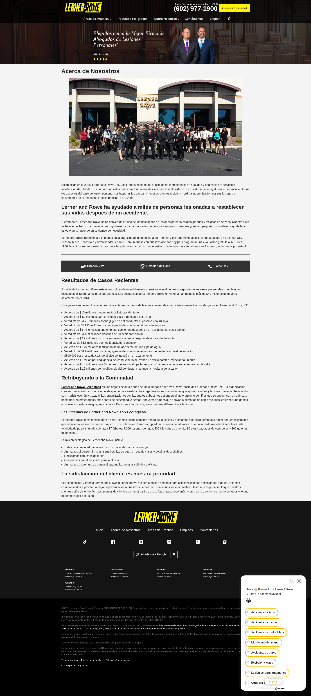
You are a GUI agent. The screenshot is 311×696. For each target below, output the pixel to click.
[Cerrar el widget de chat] (299, 581)
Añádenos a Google (153, 554)
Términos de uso (69, 660)
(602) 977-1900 (195, 8)
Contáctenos (194, 18)
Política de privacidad (91, 660)
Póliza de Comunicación (118, 660)
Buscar (227, 18)
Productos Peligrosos (131, 18)
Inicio (99, 530)
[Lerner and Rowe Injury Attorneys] (84, 7)
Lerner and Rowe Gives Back (81, 386)
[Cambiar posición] (291, 581)
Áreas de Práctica (96, 18)
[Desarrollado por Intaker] (280, 688)
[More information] (173, 554)
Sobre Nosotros (165, 18)
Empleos (186, 530)
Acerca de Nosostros (126, 530)
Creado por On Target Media (75, 665)
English (214, 18)
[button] (92, 266)
